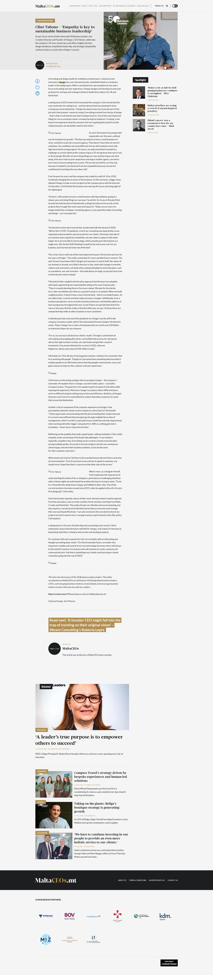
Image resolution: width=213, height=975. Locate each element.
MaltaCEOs (143, 6)
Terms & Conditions (137, 880)
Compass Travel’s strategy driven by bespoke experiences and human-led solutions (100, 777)
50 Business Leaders (124, 6)
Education (41, 730)
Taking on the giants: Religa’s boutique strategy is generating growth (96, 807)
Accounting (42, 833)
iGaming (40, 802)
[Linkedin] (38, 94)
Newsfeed (75, 6)
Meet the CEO (90, 6)
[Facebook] (38, 82)
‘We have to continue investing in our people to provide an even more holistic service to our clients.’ (101, 838)
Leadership (105, 6)
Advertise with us (157, 880)
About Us (122, 880)
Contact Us (173, 880)
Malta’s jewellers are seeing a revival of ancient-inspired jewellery (162, 108)
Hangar (62, 82)
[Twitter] (38, 88)
